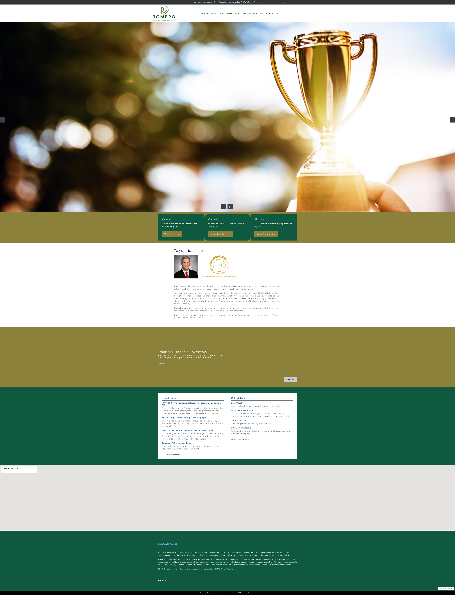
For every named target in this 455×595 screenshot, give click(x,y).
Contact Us (272, 13)
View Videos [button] (170, 234)
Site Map (162, 580)
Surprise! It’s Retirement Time (176, 443)
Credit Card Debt (239, 420)
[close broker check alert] (283, 2)
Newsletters (169, 398)
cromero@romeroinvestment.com (201, 315)
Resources (231, 13)
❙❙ (230, 207)
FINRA (234, 552)
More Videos (164, 363)
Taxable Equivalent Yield (243, 410)
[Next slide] (452, 120)
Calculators (238, 398)
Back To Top (445, 588)
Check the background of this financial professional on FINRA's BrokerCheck (226, 2)
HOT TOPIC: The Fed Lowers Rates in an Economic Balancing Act (191, 404)
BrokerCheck (226, 569)
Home (204, 13)
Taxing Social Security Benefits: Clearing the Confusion (188, 430)
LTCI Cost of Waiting (241, 428)
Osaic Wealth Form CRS (168, 544)
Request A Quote (252, 13)
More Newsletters (171, 455)
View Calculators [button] (219, 234)
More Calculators (240, 439)
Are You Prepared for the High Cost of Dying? (184, 418)
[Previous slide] (2, 120)
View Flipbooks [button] (265, 234)
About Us (216, 13)
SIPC (240, 552)
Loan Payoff (237, 403)
